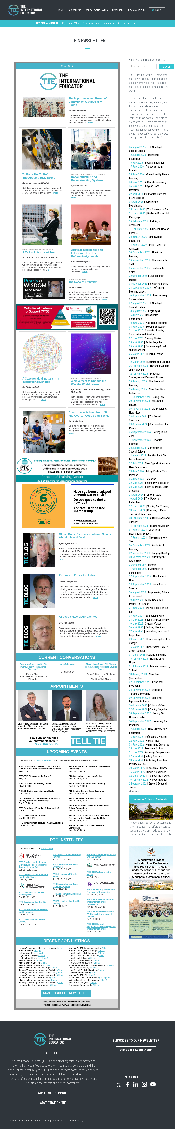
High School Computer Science (83, 955)
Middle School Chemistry (31, 965)
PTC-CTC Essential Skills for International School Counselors (100, 902)
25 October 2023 (142, 565)
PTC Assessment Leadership (67, 894)
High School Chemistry (30, 958)
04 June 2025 (147, 326)
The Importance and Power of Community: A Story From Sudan (88, 102)
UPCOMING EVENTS (67, 751)
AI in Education (67, 664)
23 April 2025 (146, 342)
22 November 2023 (149, 553)
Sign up (167, 66)
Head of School (26, 950)
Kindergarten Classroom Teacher (34, 978)
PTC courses (47, 848)
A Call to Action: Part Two (38, 252)
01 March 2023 (147, 654)
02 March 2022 (149, 775)
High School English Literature (83, 970)
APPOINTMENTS (66, 686)
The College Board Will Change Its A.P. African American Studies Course (101, 666)
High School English (28, 955)
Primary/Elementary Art (79, 973)
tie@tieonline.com (52, 1002)
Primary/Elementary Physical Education (37, 973)
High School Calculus (79, 958)
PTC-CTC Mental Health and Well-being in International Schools (100, 914)
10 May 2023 (145, 623)
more (90, 123)
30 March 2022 (148, 768)
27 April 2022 (146, 756)
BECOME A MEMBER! (47, 23)
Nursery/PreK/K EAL (78, 975)
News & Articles (137, 10)
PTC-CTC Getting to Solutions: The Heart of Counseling (101, 890)
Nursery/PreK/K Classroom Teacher (85, 948)
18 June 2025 (148, 322)
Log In (158, 10)
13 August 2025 (144, 311)
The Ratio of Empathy (83, 282)
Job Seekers (74, 10)
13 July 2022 (148, 736)
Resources (118, 10)
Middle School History (79, 968)
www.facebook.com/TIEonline (76, 1005)
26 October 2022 (147, 705)
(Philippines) (105, 978)
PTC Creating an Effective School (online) (31, 893)
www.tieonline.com (71, 1002)
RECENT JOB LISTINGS (66, 941)
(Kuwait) (110, 965)
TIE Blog (86, 1002)
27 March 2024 (149, 506)
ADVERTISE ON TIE (53, 1103)
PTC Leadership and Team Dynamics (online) (65, 885)
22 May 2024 (149, 482)
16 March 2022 (147, 772)
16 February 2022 (148, 779)
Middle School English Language (34, 968)
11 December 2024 (147, 397)
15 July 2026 (146, 162)
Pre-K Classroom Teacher (81, 960)
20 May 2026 (147, 182)
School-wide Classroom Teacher (84, 978)
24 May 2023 (149, 619)
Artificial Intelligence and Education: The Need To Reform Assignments (87, 253)
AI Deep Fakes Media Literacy (78, 616)
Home (61, 10)
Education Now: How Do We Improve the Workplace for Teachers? (33, 666)
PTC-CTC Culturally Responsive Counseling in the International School (101, 926)
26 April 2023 (147, 627)
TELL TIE (88, 741)
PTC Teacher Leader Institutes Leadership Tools (33, 875)
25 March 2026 (148, 209)
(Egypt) (59, 948)
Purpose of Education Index (77, 575)
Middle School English (29, 963)
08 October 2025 (148, 283)
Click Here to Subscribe (136, 1050)
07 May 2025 (145, 338)
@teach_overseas (52, 1005)
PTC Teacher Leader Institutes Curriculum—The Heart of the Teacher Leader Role (33, 864)
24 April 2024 (145, 494)
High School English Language (83, 950)
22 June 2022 (144, 740)
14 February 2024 (149, 525)
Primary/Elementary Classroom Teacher (37, 948)
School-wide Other (28, 953)
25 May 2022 (146, 748)
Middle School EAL (28, 960)
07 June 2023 (146, 615)
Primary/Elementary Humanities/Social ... (38, 970)
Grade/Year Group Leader (81, 985)
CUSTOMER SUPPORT (53, 1093)
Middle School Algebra (79, 982)
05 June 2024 (142, 479)
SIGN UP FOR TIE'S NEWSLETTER (66, 993)
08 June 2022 (149, 744)
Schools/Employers (97, 10)
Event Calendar (43, 760)
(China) (41, 955)
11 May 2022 (149, 752)
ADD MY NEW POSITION (46, 744)
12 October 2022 (148, 709)
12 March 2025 (149, 361)
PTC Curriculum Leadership (32, 902)
